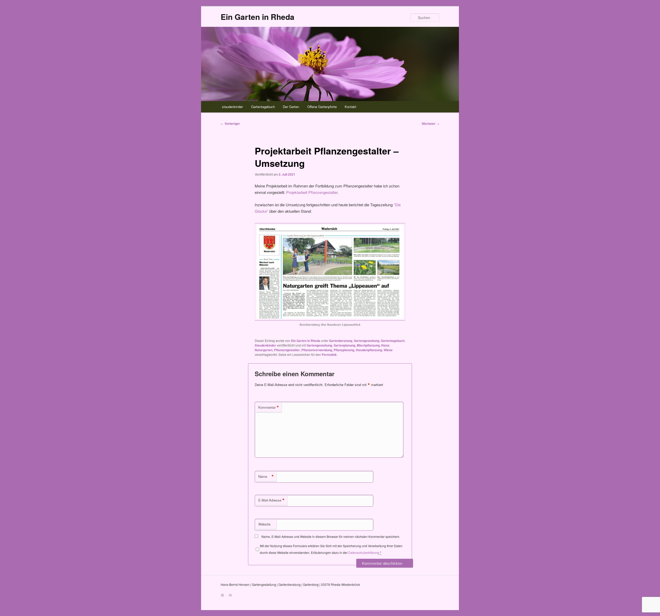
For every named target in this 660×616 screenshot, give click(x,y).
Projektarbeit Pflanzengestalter (311, 192)
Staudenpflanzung (369, 350)
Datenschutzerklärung (363, 552)
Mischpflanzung (368, 345)
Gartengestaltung (366, 340)
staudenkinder (232, 106)
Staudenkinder (265, 345)
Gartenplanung (344, 345)
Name (266, 476)
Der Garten (291, 106)
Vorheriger (230, 123)
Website (264, 524)
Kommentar (268, 407)
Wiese (388, 350)
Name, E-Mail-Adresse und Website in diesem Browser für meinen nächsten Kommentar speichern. (330, 536)
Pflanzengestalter (287, 350)
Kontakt (350, 106)
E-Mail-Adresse (271, 500)
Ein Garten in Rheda (257, 16)
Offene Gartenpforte (322, 106)
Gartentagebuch (263, 106)
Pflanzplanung (344, 350)
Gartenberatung (340, 340)
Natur (385, 345)
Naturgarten (264, 350)
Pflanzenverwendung (316, 350)
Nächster (430, 123)
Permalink (329, 354)
